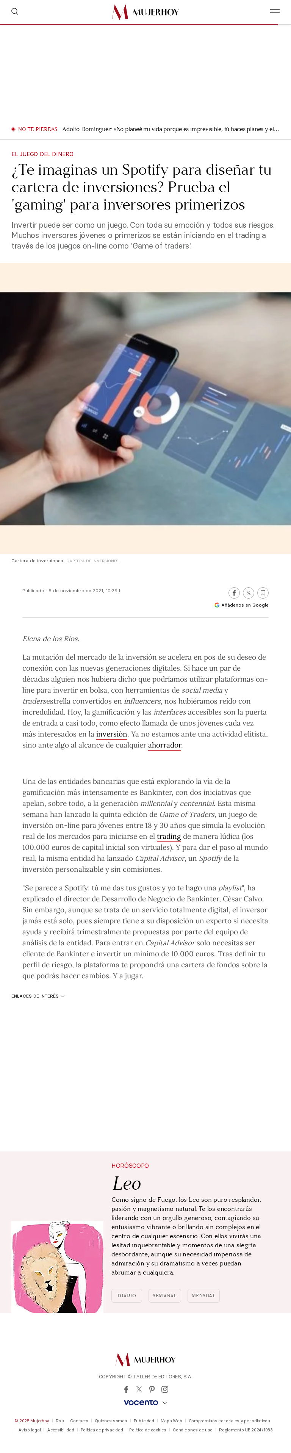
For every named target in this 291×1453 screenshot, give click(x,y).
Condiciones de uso (193, 1430)
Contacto (79, 1420)
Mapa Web (171, 1420)
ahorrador (164, 744)
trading (169, 836)
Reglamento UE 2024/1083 (246, 1430)
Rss (60, 1420)
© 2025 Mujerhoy (31, 1420)
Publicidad (144, 1420)
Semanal (165, 1296)
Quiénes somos (111, 1420)
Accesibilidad (60, 1430)
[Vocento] (145, 1402)
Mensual (204, 1296)
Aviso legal (29, 1430)
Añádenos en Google (245, 605)
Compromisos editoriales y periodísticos (229, 1420)
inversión (141, 657)
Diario (126, 1296)
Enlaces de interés (35, 996)
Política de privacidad (102, 1430)
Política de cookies (147, 1430)
